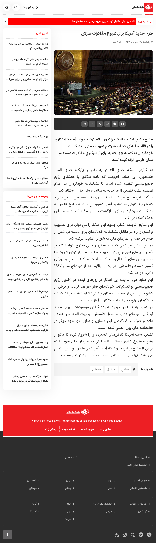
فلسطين (96, 370)
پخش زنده (50, 429)
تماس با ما (105, 429)
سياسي (125, 370)
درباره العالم (87, 429)
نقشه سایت (68, 429)
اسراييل (111, 370)
